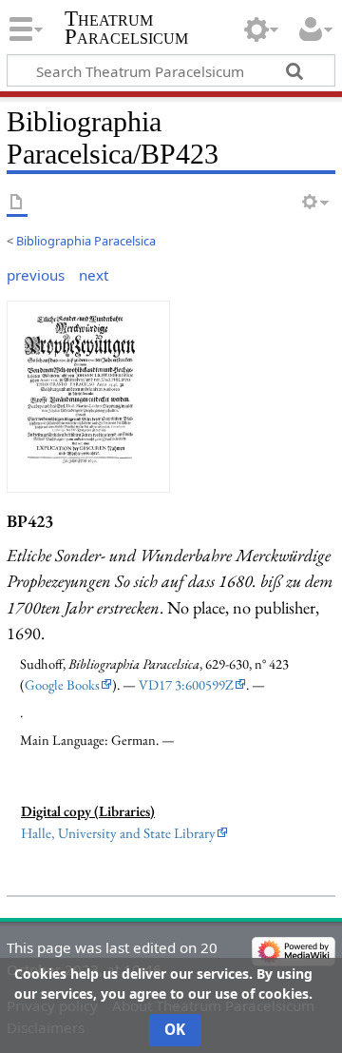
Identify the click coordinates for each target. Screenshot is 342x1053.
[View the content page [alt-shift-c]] (17, 203)
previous (36, 274)
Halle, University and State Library (118, 833)
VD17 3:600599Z (186, 684)
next (93, 274)
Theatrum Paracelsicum (126, 27)
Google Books (62, 684)
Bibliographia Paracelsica (86, 240)
